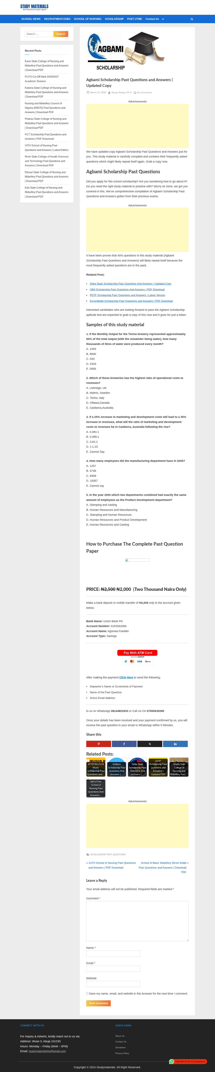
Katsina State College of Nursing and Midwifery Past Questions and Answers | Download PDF (46, 92)
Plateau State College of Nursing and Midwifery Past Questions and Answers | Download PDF (46, 123)
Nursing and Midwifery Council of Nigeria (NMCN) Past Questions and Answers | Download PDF (45, 108)
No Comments (144, 93)
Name (91, 947)
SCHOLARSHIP (114, 18)
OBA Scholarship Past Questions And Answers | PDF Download (127, 289)
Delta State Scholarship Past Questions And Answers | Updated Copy (130, 283)
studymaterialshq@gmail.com (47, 1051)
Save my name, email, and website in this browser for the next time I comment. (138, 993)
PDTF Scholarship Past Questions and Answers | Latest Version (127, 295)
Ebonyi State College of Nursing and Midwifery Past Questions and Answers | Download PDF (46, 177)
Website (91, 978)
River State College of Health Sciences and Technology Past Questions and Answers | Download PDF (46, 161)
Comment (93, 898)
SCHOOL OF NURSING (87, 18)
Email (90, 963)
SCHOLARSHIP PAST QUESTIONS (108, 854)
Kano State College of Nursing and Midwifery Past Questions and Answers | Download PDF (46, 66)
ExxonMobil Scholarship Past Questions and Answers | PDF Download (131, 301)
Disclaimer (120, 1047)
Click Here (126, 677)
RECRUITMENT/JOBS (57, 18)
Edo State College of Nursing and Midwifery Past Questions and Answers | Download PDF (46, 192)
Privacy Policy (122, 1053)
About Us (119, 1036)
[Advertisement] (137, 126)
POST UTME (134, 18)
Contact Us (152, 18)
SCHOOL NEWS (31, 18)
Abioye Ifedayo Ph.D (121, 92)
